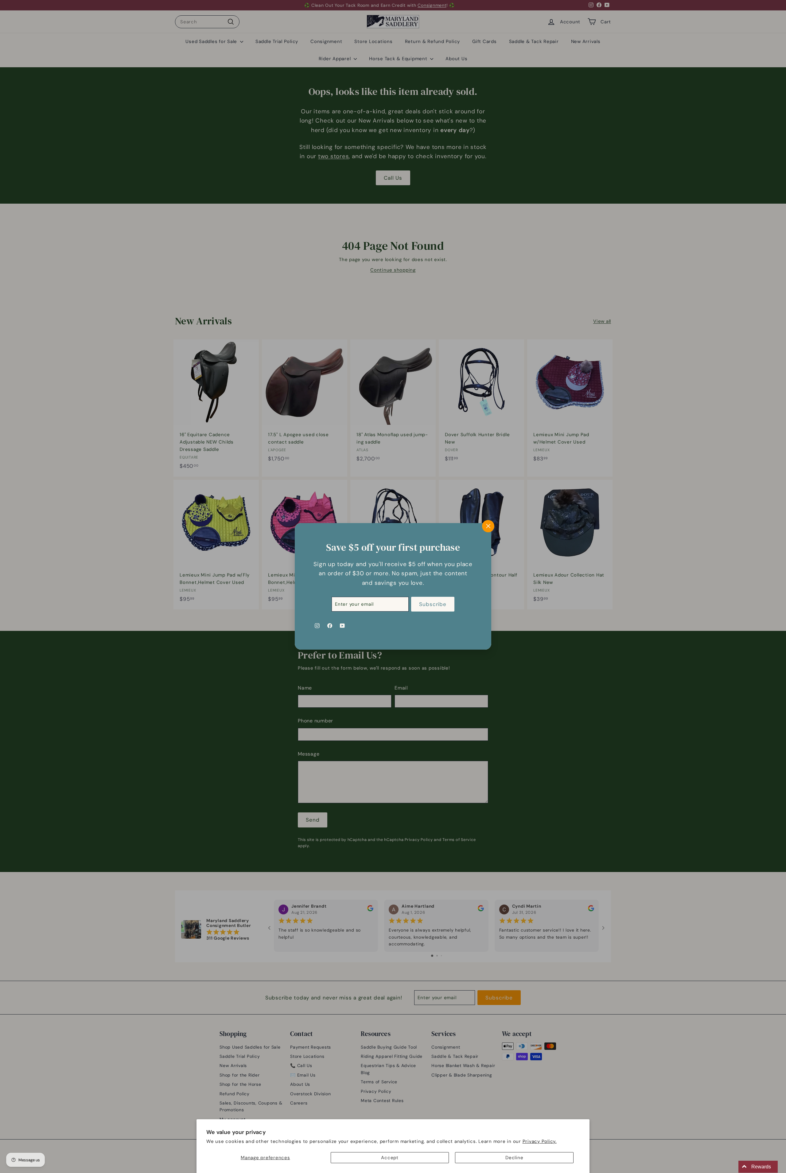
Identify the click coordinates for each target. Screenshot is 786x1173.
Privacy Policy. (540, 1141)
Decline (514, 1158)
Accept (390, 1158)
